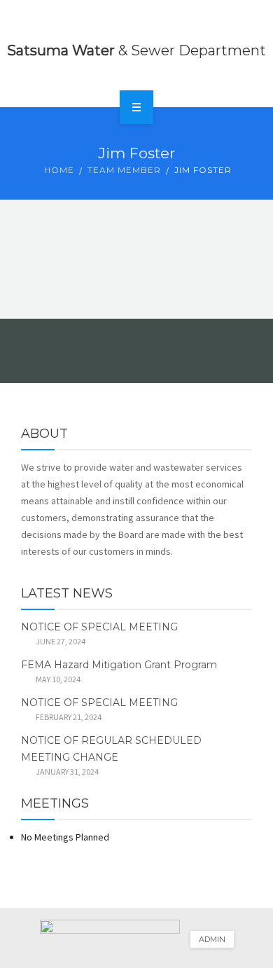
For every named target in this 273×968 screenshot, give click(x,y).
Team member (124, 170)
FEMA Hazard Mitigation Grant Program (119, 664)
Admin (212, 939)
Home (59, 170)
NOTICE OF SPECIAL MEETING (99, 627)
